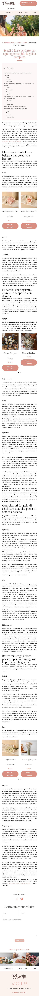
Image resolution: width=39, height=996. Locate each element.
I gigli (8, 87)
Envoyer (19, 940)
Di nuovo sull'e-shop (27, 3)
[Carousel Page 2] (20, 372)
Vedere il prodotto (10, 226)
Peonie (8, 79)
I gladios (8, 94)
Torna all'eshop (18, 992)
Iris (7, 102)
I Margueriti (9, 104)
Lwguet (8, 115)
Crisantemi (9, 90)
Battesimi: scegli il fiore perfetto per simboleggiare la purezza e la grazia (15, 107)
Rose (7, 77)
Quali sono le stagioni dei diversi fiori (18, 883)
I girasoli (8, 100)
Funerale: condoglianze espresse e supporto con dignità (19, 84)
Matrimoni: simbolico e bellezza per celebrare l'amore (18, 74)
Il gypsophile (10, 117)
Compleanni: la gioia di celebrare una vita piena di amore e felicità (19, 97)
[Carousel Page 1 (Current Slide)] (18, 372)
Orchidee (9, 81)
